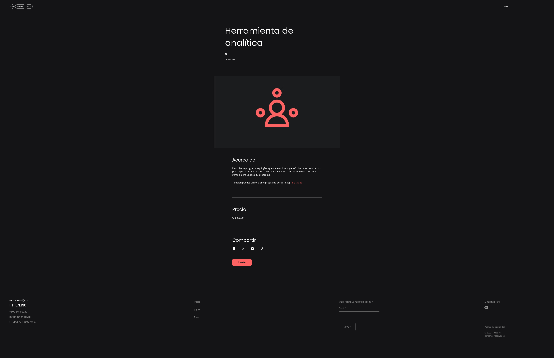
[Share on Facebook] (234, 248)
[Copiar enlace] (261, 248)
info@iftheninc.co (20, 316)
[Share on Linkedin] (252, 248)
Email (341, 308)
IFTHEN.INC (17, 305)
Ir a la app (297, 182)
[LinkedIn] (486, 307)
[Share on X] (243, 248)
